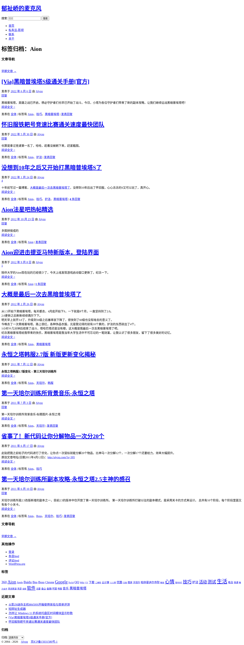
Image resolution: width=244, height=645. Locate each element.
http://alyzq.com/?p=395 (61, 457)
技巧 (39, 114)
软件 (31, 588)
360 (4, 582)
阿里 (54, 588)
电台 (230, 582)
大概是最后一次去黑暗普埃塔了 (50, 187)
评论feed (14, 560)
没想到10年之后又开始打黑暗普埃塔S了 (51, 167)
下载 (91, 582)
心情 (170, 581)
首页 (11, 25)
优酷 (119, 582)
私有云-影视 (16, 30)
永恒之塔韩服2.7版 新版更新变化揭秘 (48, 354)
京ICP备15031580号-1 (44, 641)
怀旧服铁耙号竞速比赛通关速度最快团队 (52, 124)
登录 (11, 551)
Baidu (28, 582)
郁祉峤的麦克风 (21, 8)
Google (61, 582)
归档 (4, 637)
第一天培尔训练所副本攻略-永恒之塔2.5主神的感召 (66, 479)
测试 (212, 582)
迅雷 (38, 589)
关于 (11, 38)
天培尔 (40, 382)
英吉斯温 (12, 589)
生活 (222, 581)
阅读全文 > (8, 107)
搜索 (4, 18)
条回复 (75, 199)
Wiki (82, 582)
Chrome (49, 582)
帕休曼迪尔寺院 (150, 582)
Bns (35, 582)
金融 (49, 588)
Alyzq (39, 91)
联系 (11, 34)
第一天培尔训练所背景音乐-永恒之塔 (48, 393)
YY (86, 583)
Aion (30, 114)
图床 (130, 582)
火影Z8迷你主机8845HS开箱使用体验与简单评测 (39, 604)
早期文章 (8, 71)
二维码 (98, 583)
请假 (24, 589)
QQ (76, 582)
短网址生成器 (17, 608)
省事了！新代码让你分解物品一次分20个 (52, 436)
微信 (162, 583)
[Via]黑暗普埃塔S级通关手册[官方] (45, 81)
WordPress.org (17, 563)
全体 (13, 114)
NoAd (71, 582)
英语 (19, 589)
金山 (43, 588)
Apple (20, 582)
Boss (39, 516)
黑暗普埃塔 (52, 114)
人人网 (113, 583)
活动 (203, 582)
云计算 (105, 582)
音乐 (66, 588)
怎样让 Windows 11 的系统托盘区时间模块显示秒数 (41, 613)
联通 (236, 582)
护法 (39, 157)
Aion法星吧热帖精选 (27, 209)
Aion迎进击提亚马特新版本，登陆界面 (50, 252)
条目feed (14, 556)
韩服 (50, 382)
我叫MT (178, 583)
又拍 (125, 583)
